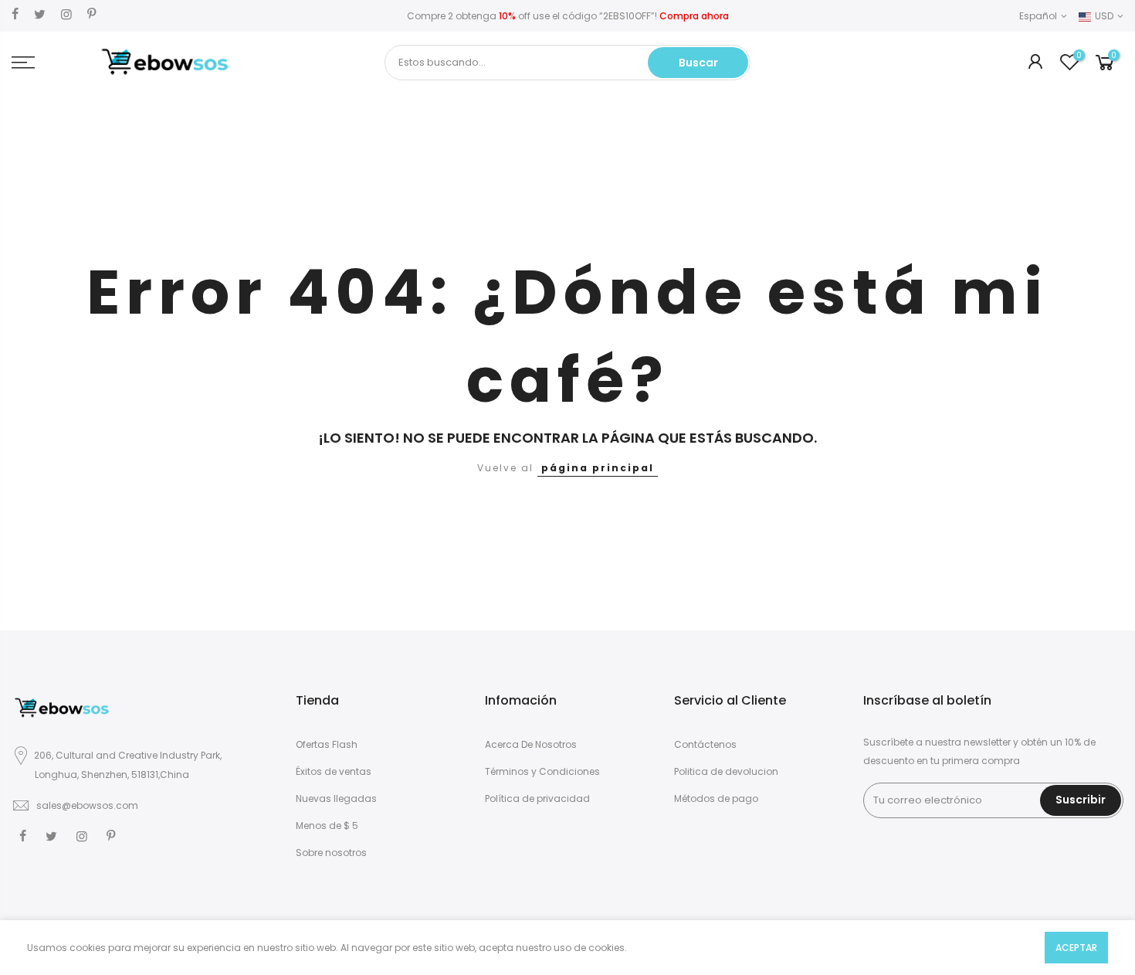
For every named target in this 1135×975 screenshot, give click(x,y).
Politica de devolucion (726, 771)
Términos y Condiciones (542, 771)
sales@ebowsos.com (87, 805)
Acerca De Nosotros (531, 744)
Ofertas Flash (326, 744)
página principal (597, 467)
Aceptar (1076, 947)
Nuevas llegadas (336, 798)
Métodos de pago (716, 798)
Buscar (698, 62)
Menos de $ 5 (327, 825)
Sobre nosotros (331, 852)
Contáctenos (705, 744)
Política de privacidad (537, 798)
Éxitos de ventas (333, 771)
